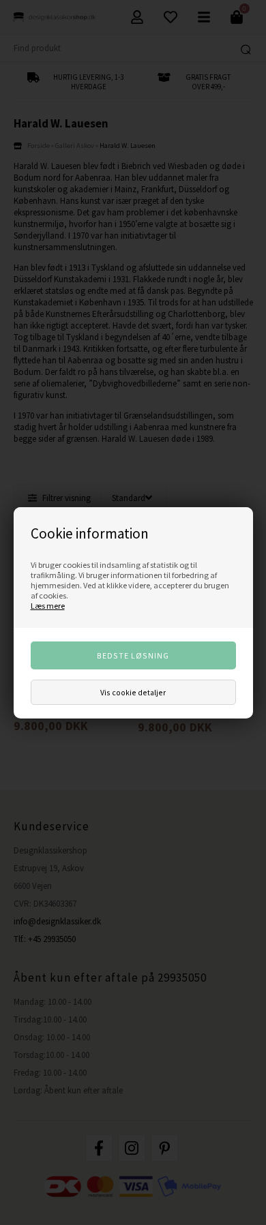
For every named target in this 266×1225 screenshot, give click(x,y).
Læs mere (48, 606)
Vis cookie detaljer (133, 692)
